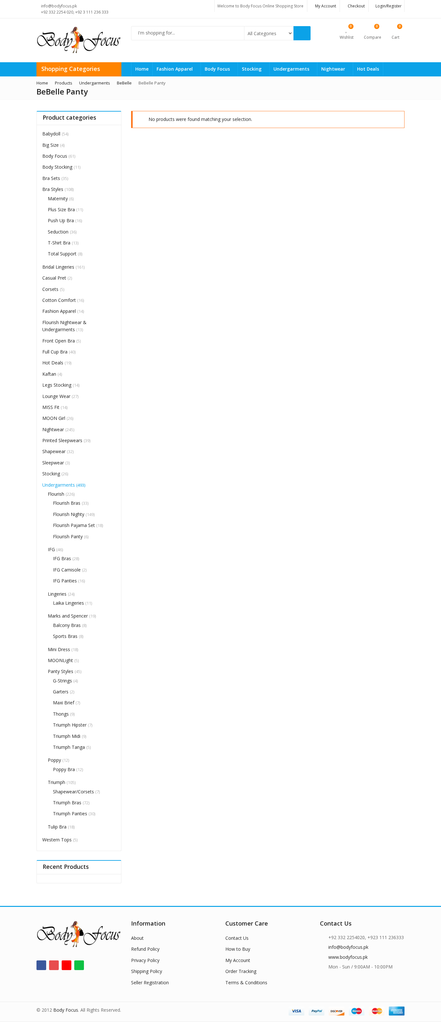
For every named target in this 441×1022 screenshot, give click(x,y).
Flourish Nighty (68, 514)
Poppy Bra (64, 769)
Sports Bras (65, 636)
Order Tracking (240, 971)
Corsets (50, 289)
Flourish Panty (68, 536)
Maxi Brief (63, 703)
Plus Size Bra (61, 209)
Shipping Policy (146, 971)
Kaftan (49, 374)
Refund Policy (145, 949)
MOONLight (60, 660)
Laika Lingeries (68, 603)
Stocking (252, 69)
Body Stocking (57, 167)
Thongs (61, 714)
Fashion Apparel (175, 69)
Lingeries (57, 594)
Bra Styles (52, 189)
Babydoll (51, 134)
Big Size (50, 145)
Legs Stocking (56, 385)
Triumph (56, 782)
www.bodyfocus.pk (348, 957)
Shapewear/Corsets (73, 792)
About (137, 938)
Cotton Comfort (59, 300)
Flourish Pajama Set (74, 525)
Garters (60, 692)
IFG (51, 549)
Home (142, 69)
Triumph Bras (67, 802)
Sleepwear (53, 463)
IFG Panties (65, 581)
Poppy (54, 760)
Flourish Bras (66, 503)
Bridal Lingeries (58, 267)
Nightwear (333, 69)
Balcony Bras (67, 625)
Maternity (58, 198)
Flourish (56, 494)
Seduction (58, 232)
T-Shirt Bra (59, 243)
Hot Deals (368, 69)
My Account (237, 960)
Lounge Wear (56, 396)
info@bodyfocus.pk (348, 947)
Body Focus (218, 69)
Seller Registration (150, 982)
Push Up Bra (61, 220)
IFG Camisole (67, 570)
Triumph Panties (70, 813)
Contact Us (237, 938)
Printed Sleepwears (62, 440)
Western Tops (57, 840)
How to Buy (237, 949)
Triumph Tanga (69, 747)
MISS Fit (50, 407)
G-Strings (62, 681)
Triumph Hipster (70, 725)
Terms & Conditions (246, 982)
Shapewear (54, 451)
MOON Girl (53, 418)
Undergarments (292, 69)
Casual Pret (54, 278)
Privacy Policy (145, 960)
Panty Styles (60, 671)
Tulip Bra (57, 827)
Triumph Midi (66, 736)
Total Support (62, 254)
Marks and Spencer (68, 616)
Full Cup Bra (54, 352)
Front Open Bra (58, 341)
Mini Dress (59, 649)
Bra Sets (51, 178)
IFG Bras (62, 558)
